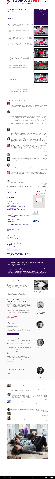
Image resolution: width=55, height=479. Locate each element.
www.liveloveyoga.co (10, 361)
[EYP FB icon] (45, 1)
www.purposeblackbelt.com (11, 317)
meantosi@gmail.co (10, 374)
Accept (51, 477)
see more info (9, 248)
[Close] (53, 477)
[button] (35, 214)
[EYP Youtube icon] (47, 1)
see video (26, 91)
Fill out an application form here (12, 238)
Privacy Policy (34, 477)
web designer (26, 331)
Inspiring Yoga (20, 331)
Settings (47, 477)
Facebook (8, 373)
